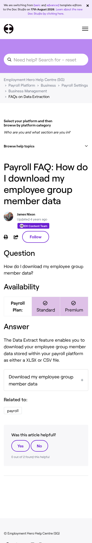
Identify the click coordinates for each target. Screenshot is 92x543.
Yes (20, 445)
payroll (13, 410)
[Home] (8, 28)
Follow (36, 236)
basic (37, 5)
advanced (53, 5)
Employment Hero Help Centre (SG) (34, 79)
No (39, 445)
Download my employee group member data (41, 380)
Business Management (27, 91)
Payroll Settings (75, 85)
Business (48, 85)
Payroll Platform (21, 85)
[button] (46, 146)
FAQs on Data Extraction (29, 96)
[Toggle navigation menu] (85, 29)
